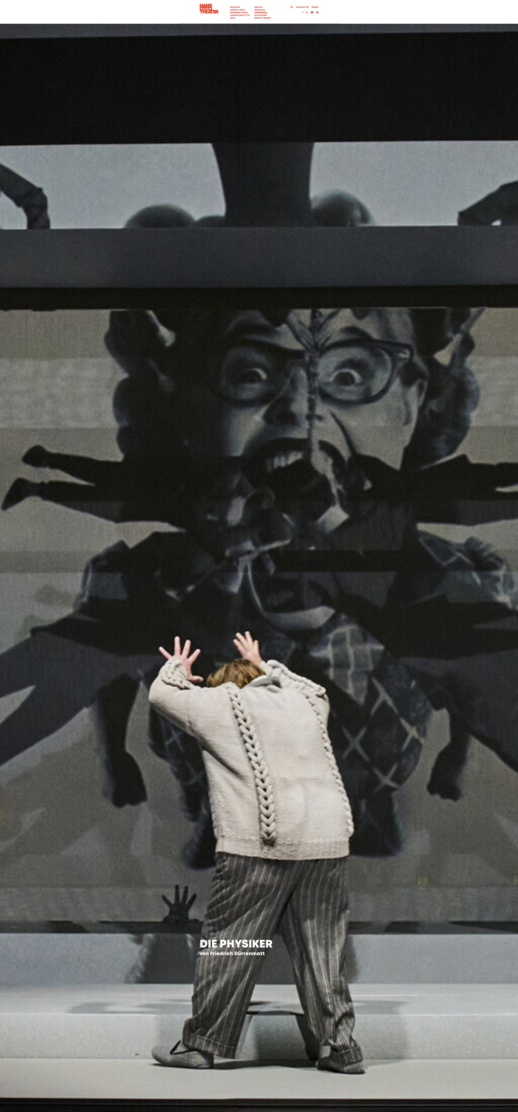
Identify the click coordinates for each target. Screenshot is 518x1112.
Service (258, 7)
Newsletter (302, 7)
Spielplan (235, 7)
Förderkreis (260, 13)
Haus (232, 18)
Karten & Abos (237, 10)
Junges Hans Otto (240, 15)
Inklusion (259, 10)
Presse (314, 7)
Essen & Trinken (262, 18)
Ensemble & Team (239, 13)
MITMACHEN (260, 15)
